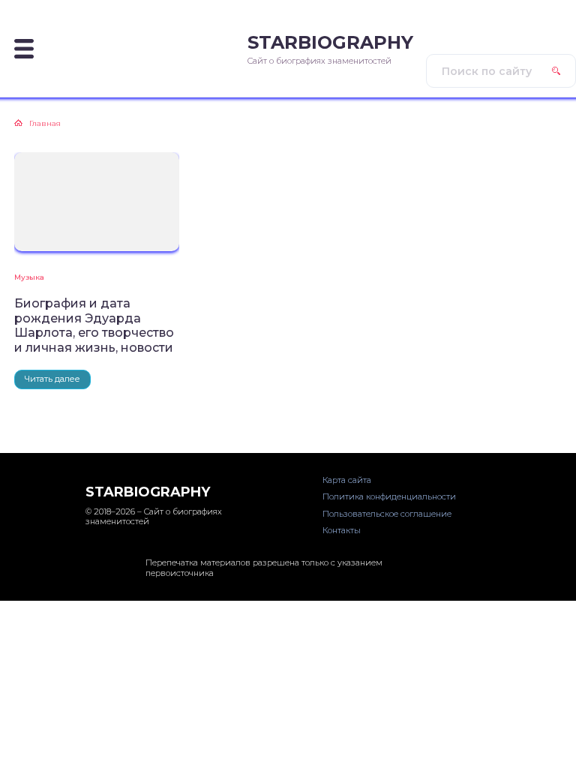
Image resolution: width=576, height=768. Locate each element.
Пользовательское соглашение (387, 513)
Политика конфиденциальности (389, 496)
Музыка (29, 277)
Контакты (341, 530)
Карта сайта (346, 480)
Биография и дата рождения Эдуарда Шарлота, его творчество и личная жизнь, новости (94, 325)
